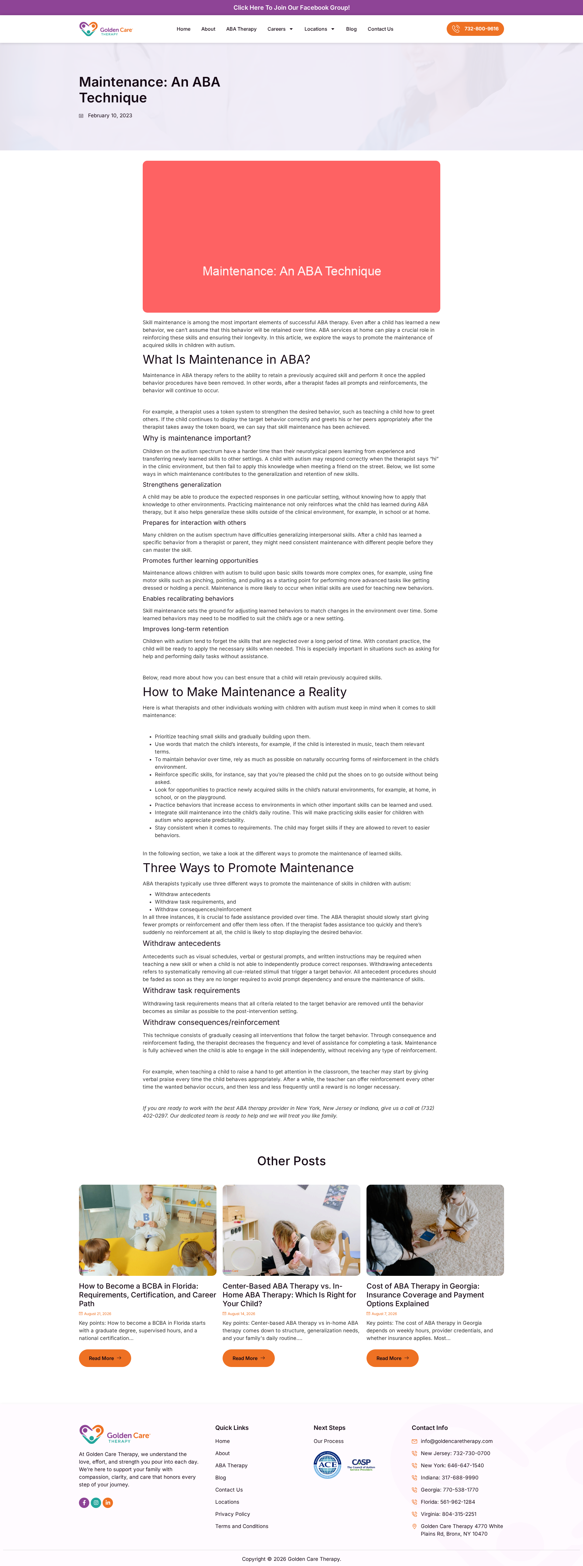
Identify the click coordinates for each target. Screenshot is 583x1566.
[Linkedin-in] (108, 1503)
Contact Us (381, 29)
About (208, 29)
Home (183, 29)
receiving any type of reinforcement (391, 1050)
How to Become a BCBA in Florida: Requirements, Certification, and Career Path (147, 1295)
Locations (316, 29)
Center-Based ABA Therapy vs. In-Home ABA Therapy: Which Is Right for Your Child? (289, 1295)
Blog (351, 29)
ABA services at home (346, 330)
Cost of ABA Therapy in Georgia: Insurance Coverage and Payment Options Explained (425, 1295)
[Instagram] (96, 1503)
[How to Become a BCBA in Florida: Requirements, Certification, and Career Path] (147, 1230)
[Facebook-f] (84, 1503)
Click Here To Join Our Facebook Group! (292, 7)
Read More (101, 1358)
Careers (277, 29)
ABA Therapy (241, 29)
